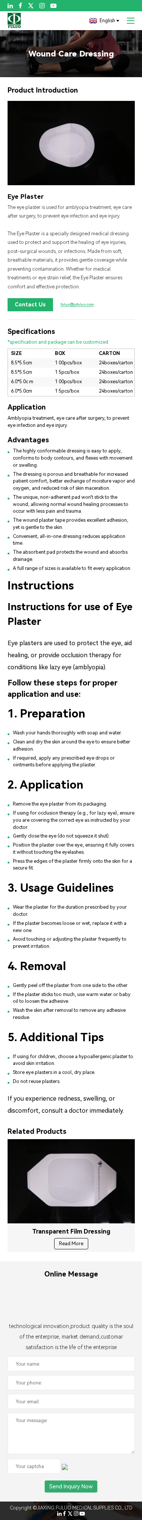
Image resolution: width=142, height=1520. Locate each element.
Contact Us (30, 305)
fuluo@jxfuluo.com (77, 304)
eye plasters (39, 1072)
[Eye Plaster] (71, 143)
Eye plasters (25, 643)
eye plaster (29, 207)
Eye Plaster (28, 233)
